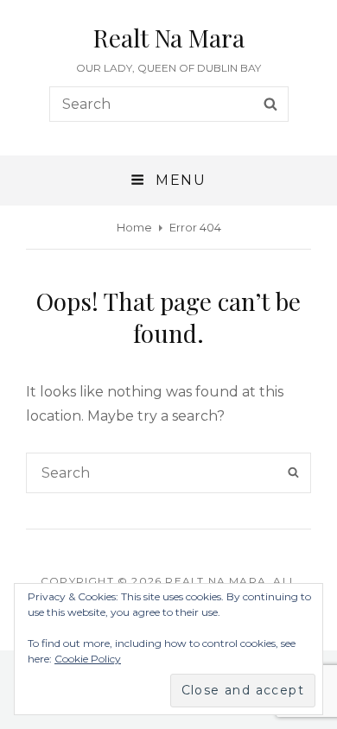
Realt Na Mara (169, 38)
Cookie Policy (87, 658)
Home (134, 227)
